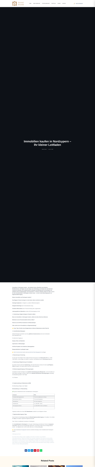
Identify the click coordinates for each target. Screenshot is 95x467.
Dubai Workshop (36, 3)
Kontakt (64, 3)
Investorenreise (19, 352)
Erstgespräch (24, 429)
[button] (26, 450)
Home (30, 3)
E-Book (59, 3)
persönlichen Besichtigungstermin (35, 352)
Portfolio (53, 3)
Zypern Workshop (46, 3)
